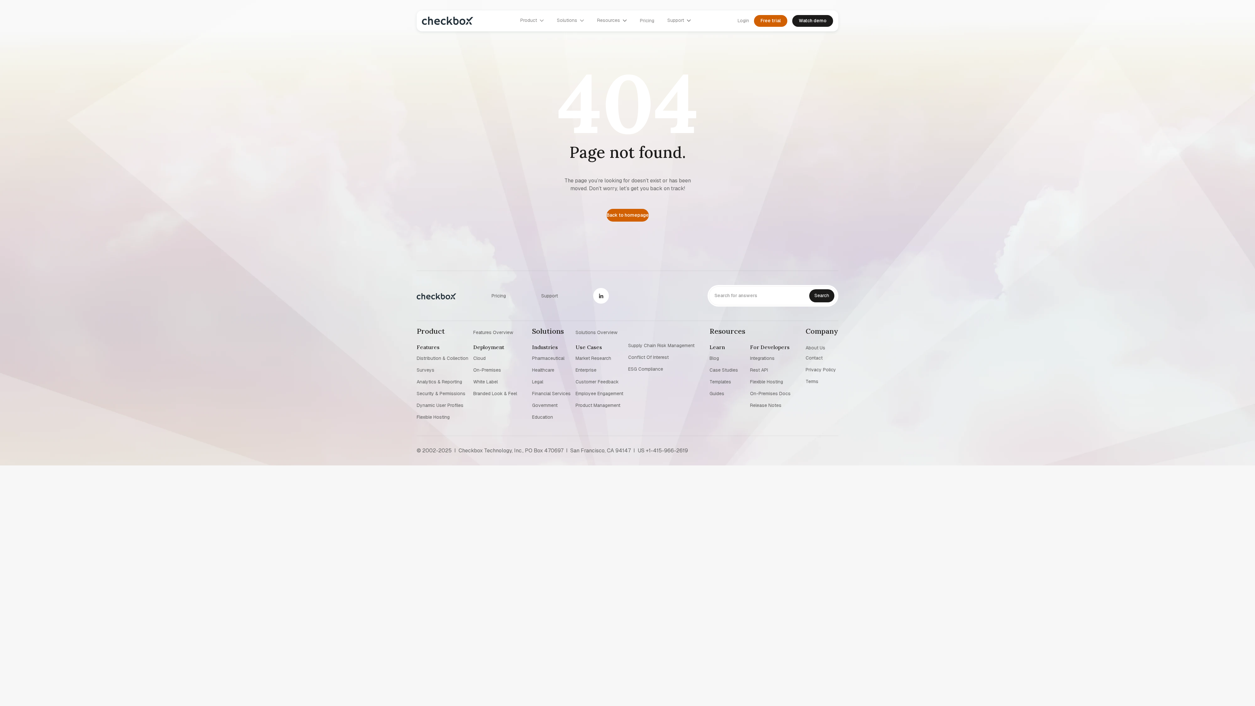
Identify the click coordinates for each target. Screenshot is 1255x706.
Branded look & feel (495, 393)
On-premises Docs (770, 393)
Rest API (759, 370)
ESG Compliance (645, 369)
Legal (537, 381)
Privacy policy (821, 369)
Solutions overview (596, 332)
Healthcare (543, 370)
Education (542, 417)
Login (743, 21)
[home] (447, 21)
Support (549, 296)
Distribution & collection (442, 358)
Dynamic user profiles (440, 405)
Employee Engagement (599, 393)
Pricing (647, 21)
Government (545, 405)
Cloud (479, 358)
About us (815, 347)
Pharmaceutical (548, 358)
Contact (814, 358)
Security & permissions (441, 393)
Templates (720, 381)
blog (714, 358)
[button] (532, 20)
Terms (812, 381)
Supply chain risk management (661, 345)
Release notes (765, 405)
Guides (717, 393)
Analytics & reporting (439, 381)
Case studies (724, 370)
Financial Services (551, 393)
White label (485, 381)
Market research (593, 358)
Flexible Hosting (433, 417)
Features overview (493, 332)
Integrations (762, 358)
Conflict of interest (648, 357)
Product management (598, 405)
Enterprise (586, 370)
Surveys (425, 370)
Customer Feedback (597, 381)
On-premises (487, 370)
